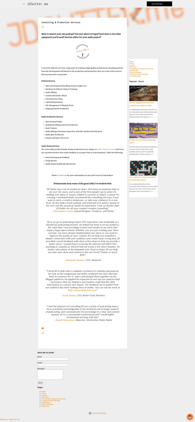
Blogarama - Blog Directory (10, 419)
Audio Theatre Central (106, 149)
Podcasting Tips (135, 76)
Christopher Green (63, 211)
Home (43, 391)
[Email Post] (42, 329)
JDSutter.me (37, 4)
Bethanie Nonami (75, 260)
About (43, 393)
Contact (44, 395)
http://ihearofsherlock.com (82, 290)
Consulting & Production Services (53, 399)
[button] (42, 27)
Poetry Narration (47, 404)
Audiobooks (45, 402)
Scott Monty (69, 295)
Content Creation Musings (50, 401)
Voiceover (45, 397)
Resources (45, 406)
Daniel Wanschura (65, 320)
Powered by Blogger (98, 413)
